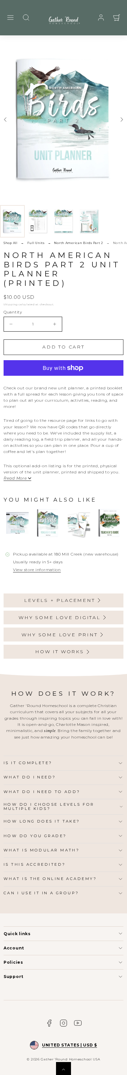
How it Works (59, 651)
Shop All (11, 243)
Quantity (13, 312)
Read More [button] (15, 478)
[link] (101, 17)
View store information (37, 569)
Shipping (11, 304)
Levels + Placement (59, 600)
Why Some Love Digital (60, 617)
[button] (10, 17)
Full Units (36, 243)
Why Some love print (59, 635)
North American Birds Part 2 (78, 243)
